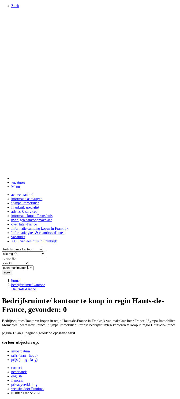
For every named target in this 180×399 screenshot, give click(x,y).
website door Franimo (27, 389)
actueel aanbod (22, 195)
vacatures (18, 182)
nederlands (19, 372)
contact (16, 368)
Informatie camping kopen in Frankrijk (39, 228)
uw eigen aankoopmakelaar (31, 220)
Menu (15, 187)
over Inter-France (24, 224)
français (17, 380)
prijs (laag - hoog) (24, 355)
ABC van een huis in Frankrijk (34, 241)
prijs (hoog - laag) (24, 360)
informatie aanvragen (26, 199)
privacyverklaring (24, 385)
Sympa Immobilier (25, 203)
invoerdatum (20, 351)
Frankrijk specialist (25, 207)
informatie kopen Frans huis (31, 216)
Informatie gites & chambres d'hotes (37, 233)
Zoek (15, 6)
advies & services (24, 211)
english (16, 376)
